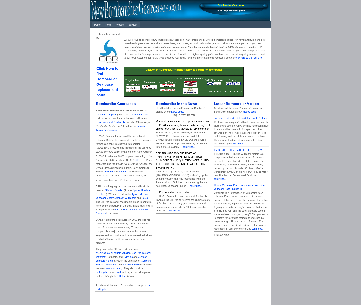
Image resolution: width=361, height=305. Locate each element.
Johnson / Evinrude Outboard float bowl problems (241, 118)
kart (119, 272)
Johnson (142, 256)
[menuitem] (97, 24)
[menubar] (116, 24)
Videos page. (250, 111)
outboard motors (104, 260)
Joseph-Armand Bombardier (111, 122)
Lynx (134, 194)
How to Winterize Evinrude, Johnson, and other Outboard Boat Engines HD (239, 187)
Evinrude (128, 256)
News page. (177, 111)
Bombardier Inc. (140, 114)
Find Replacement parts (231, 10)
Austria (122, 171)
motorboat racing (113, 268)
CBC (117, 209)
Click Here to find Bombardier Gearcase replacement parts (107, 81)
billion (138, 160)
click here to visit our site (248, 57)
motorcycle (101, 272)
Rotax (145, 198)
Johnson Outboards (125, 198)
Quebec (112, 130)
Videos (120, 24)
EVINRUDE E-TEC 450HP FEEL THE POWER (239, 150)
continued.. (189, 147)
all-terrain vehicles (120, 253)
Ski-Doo (109, 190)
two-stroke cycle (131, 264)
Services (132, 24)
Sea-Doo (100, 194)
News (108, 24)
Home (97, 24)
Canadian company (106, 114)
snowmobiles (103, 253)
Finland (109, 171)
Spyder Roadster (142, 190)
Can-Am (119, 190)
